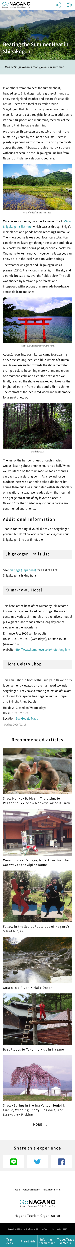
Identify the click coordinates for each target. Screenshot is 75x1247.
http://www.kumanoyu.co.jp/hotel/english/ (42, 649)
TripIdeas (9, 1241)
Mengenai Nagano (31, 1189)
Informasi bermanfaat (47, 1241)
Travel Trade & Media (52, 1189)
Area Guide (28, 1241)
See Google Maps (26, 718)
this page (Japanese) (22, 570)
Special (16, 1189)
